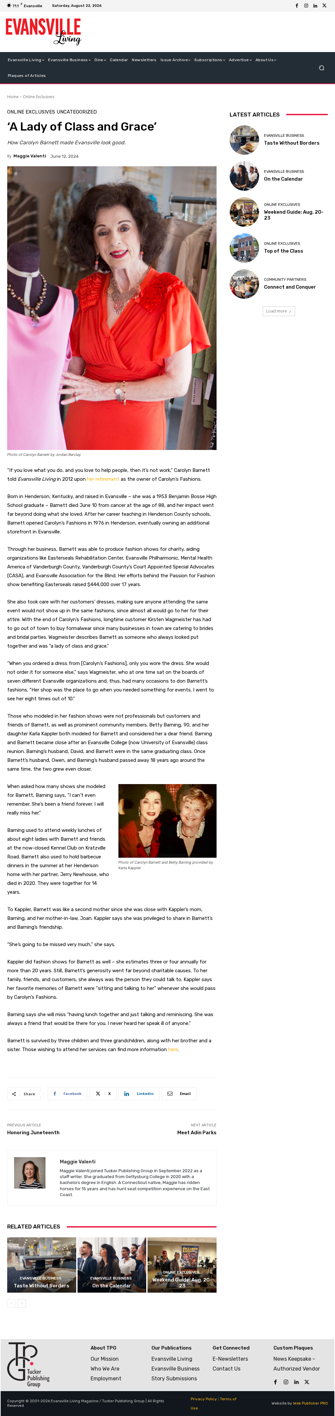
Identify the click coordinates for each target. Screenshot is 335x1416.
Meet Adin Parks (197, 1133)
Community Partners (285, 279)
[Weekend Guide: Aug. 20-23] (182, 1265)
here (173, 1049)
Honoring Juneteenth (33, 1133)
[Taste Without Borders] (41, 1265)
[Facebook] (297, 5)
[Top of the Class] (244, 248)
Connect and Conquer (290, 287)
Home (13, 96)
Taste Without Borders (41, 1286)
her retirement (103, 479)
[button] (321, 67)
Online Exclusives (38, 96)
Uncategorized (77, 112)
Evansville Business (41, 1278)
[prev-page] (11, 1303)
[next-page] (22, 1303)
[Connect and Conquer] (244, 284)
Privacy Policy (204, 1399)
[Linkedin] (315, 5)
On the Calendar (111, 1286)
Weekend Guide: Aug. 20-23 (182, 1283)
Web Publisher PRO (310, 1403)
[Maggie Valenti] (33, 1178)
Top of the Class (283, 251)
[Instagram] (306, 5)
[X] (324, 5)
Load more (276, 311)
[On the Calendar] (112, 1265)
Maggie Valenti (29, 156)
